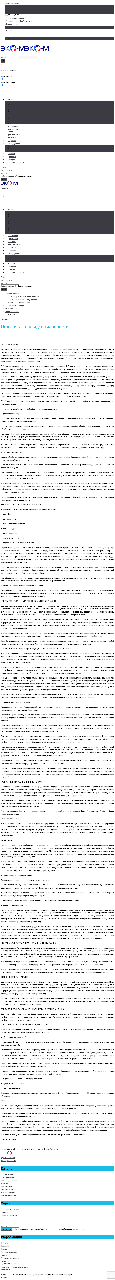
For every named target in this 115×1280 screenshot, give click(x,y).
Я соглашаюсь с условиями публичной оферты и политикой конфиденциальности (49, 1229)
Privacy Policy (37, 1149)
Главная (4, 319)
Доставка (5, 1246)
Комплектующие (20, 116)
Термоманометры (20, 114)
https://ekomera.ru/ (20, 361)
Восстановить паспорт (10, 1209)
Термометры (18, 112)
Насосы (16, 121)
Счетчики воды (19, 102)
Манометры (18, 109)
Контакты (5, 1261)
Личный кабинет (12, 24)
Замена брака (18, 146)
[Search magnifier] (3, 61)
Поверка (4, 1212)
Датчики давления (20, 107)
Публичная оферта (8, 1264)
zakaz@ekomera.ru (25, 21)
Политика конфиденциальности (14, 1267)
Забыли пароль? (8, 176)
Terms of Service (50, 1149)
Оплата (4, 1249)
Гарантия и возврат (21, 149)
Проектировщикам (16, 163)
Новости (4, 1255)
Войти (12, 27)
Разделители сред (20, 118)
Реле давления (19, 104)
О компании (6, 1243)
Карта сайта (6, 1270)
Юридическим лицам (10, 1258)
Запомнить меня (25, 176)
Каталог (11, 99)
